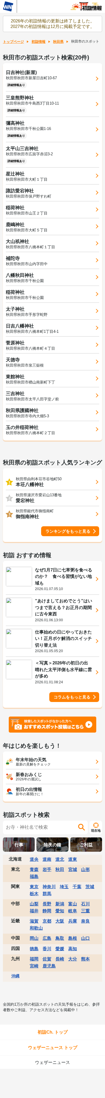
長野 (47, 903)
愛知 (59, 910)
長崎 (59, 958)
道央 (34, 859)
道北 (59, 859)
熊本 (85, 958)
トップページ (13, 42)
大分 (72, 958)
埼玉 (64, 886)
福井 (34, 910)
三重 (85, 910)
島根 (72, 938)
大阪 (59, 920)
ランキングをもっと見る (68, 531)
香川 (47, 948)
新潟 (59, 903)
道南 (47, 859)
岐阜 (72, 910)
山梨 (34, 903)
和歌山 (36, 927)
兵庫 (72, 920)
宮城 (72, 869)
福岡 (34, 958)
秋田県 (58, 42)
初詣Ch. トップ (53, 1032)
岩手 (47, 869)
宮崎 (34, 965)
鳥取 (59, 938)
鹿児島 (49, 965)
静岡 (47, 910)
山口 (85, 938)
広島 (47, 938)
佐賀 (47, 958)
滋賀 (34, 920)
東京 (34, 886)
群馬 (47, 893)
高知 (72, 948)
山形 (85, 869)
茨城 (89, 886)
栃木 (34, 893)
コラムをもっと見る (72, 697)
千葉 (77, 886)
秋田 (59, 869)
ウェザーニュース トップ (52, 1047)
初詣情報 (39, 42)
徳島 (34, 948)
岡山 (34, 938)
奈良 (85, 920)
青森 (34, 869)
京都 (47, 920)
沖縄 (15, 976)
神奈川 (49, 886)
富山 (72, 903)
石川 (85, 903)
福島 (34, 876)
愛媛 (59, 948)
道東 (72, 859)
